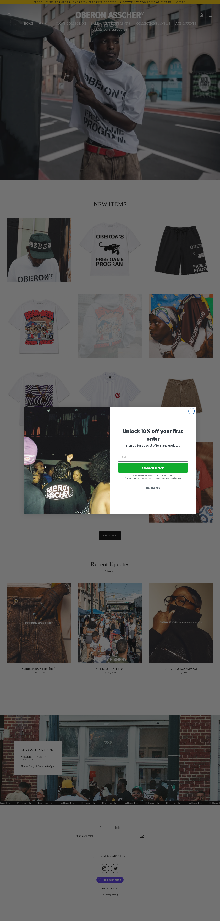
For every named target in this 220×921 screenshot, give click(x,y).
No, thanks (153, 488)
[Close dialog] (192, 411)
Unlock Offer (153, 467)
